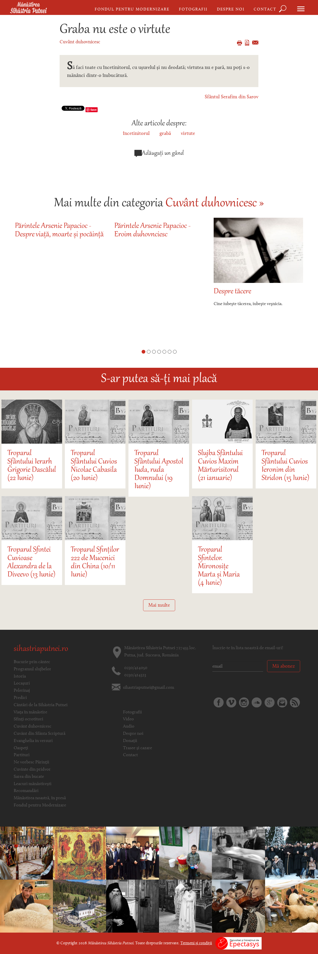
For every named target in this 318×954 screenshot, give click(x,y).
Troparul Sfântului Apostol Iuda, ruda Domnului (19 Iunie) (158, 470)
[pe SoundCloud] (257, 702)
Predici (20, 698)
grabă (165, 133)
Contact (265, 9)
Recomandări (26, 791)
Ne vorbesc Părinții (31, 762)
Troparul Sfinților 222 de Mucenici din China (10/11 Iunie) (95, 562)
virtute (188, 133)
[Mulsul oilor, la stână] (26, 906)
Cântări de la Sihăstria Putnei (41, 705)
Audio (128, 726)
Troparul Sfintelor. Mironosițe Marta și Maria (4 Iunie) (219, 566)
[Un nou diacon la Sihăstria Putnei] (185, 906)
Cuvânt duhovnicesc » (214, 203)
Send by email (255, 43)
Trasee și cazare (137, 748)
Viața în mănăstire (30, 712)
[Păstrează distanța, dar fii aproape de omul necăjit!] (185, 853)
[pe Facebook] (219, 702)
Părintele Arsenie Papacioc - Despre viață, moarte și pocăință (59, 230)
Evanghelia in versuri (33, 741)
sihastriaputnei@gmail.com (148, 688)
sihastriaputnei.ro (41, 649)
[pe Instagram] (244, 702)
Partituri (22, 755)
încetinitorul (136, 133)
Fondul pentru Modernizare (132, 9)
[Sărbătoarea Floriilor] (79, 906)
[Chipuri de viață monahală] (238, 853)
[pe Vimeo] (231, 702)
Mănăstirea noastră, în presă (40, 798)
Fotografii (193, 9)
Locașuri (22, 683)
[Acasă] (28, 8)
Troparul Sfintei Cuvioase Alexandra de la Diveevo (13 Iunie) (31, 562)
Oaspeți (21, 748)
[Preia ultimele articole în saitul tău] (295, 702)
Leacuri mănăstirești (32, 784)
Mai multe (159, 605)
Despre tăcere (232, 291)
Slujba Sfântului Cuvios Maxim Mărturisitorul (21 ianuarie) (220, 466)
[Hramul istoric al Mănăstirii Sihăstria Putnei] (26, 853)
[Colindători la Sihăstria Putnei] (132, 853)
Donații (130, 741)
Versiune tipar (239, 43)
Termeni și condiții (196, 943)
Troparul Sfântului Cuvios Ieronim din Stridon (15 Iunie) (285, 466)
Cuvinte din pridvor (32, 769)
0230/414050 (135, 668)
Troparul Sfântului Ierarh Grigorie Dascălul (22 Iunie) (31, 466)
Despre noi (230, 9)
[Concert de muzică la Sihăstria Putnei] (238, 906)
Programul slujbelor (32, 669)
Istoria (20, 676)
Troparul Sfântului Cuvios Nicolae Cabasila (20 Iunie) (94, 466)
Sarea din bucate (29, 777)
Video (128, 719)
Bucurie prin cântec (32, 662)
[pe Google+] (270, 702)
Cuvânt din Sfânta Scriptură (39, 734)
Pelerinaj (22, 691)
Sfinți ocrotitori (28, 719)
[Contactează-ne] (282, 702)
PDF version (247, 43)
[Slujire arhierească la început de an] (291, 853)
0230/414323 (135, 675)
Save (93, 109)
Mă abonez (283, 666)
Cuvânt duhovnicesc (80, 42)
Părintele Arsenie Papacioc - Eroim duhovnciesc (152, 230)
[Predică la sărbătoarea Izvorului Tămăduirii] (79, 853)
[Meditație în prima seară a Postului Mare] (132, 906)
